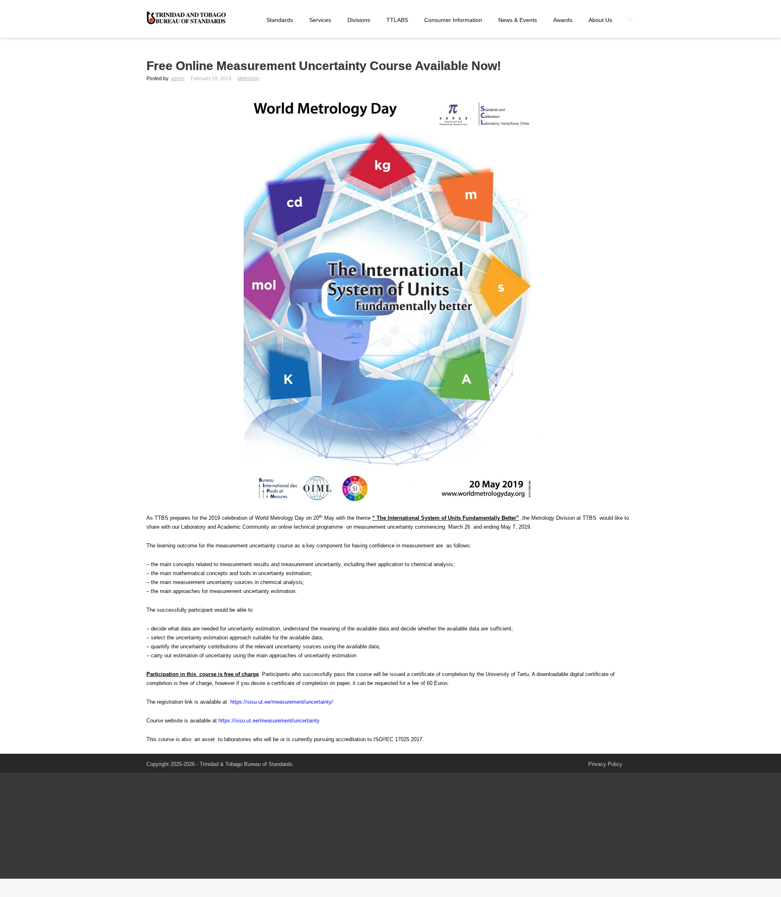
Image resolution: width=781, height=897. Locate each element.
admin (178, 78)
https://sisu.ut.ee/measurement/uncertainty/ (281, 702)
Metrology (249, 78)
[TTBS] (187, 18)
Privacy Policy (605, 764)
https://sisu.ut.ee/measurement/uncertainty (269, 721)
